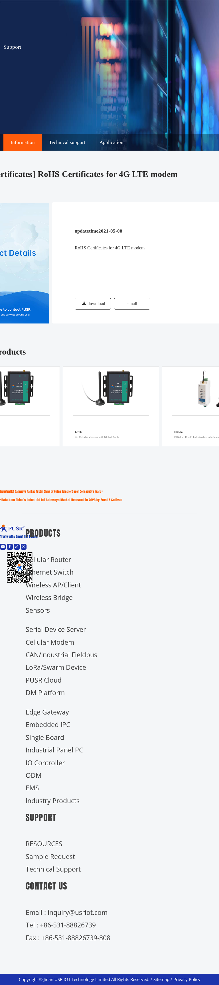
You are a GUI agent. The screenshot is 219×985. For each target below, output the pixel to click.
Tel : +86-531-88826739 (61, 924)
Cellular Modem (50, 642)
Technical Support (53, 869)
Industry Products (53, 800)
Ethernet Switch (50, 572)
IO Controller (45, 762)
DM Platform (45, 692)
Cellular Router (48, 559)
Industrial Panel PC (54, 749)
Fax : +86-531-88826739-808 (68, 937)
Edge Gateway (47, 712)
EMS (32, 787)
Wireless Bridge (49, 597)
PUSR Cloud (44, 680)
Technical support (67, 142)
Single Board (45, 737)
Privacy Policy (186, 979)
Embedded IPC (48, 724)
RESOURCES (44, 843)
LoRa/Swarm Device (56, 667)
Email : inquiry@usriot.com (67, 912)
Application (111, 142)
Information (23, 142)
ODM (34, 775)
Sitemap (161, 979)
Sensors (38, 610)
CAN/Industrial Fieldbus (61, 654)
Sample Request (50, 856)
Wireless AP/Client (53, 584)
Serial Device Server (56, 629)
